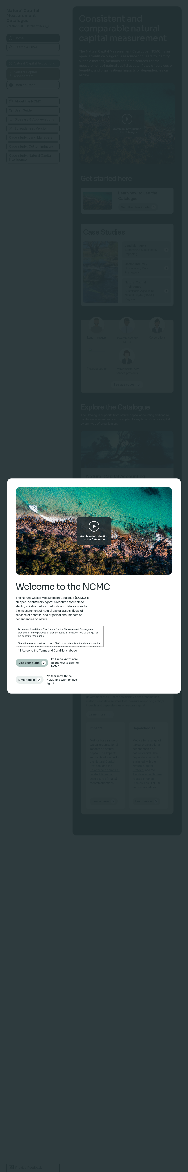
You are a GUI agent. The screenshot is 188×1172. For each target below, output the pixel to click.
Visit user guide (29, 663)
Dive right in (26, 680)
